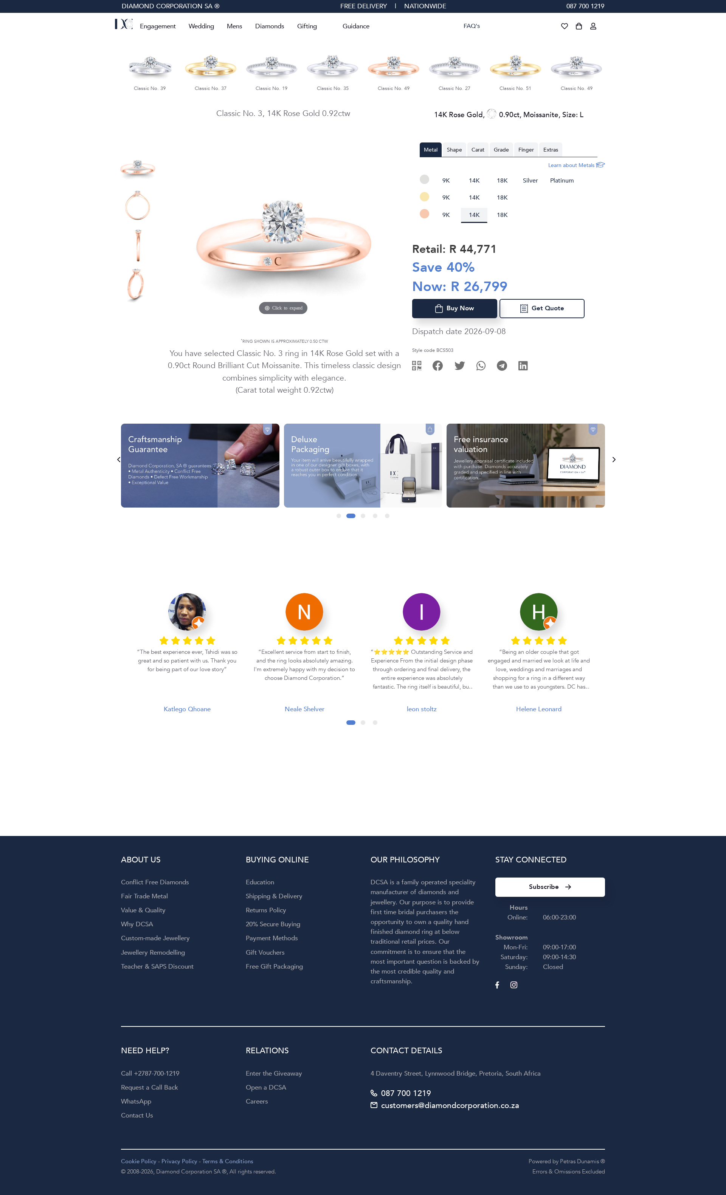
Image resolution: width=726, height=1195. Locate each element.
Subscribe (544, 886)
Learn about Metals (572, 165)
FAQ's (472, 26)
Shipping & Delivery (274, 896)
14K (474, 180)
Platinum (562, 180)
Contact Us (137, 1115)
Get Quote (546, 308)
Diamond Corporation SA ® (171, 6)
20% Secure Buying (273, 924)
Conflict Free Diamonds (155, 882)
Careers (257, 1101)
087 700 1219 (585, 6)
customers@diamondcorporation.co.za (450, 1105)
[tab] (431, 149)
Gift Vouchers (265, 952)
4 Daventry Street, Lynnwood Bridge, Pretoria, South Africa (456, 1073)
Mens (234, 26)
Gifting (307, 26)
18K (502, 180)
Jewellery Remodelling (153, 952)
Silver (530, 180)
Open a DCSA (266, 1087)
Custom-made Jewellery (155, 938)
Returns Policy (266, 910)
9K (446, 180)
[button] (338, 516)
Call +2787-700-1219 (150, 1073)
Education (260, 882)
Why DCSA (137, 924)
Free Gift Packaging (274, 966)
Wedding (201, 26)
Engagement (158, 26)
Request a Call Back (149, 1087)
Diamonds (269, 26)
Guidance (356, 26)
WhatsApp (136, 1101)
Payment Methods (272, 938)
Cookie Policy (139, 1161)
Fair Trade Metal (144, 896)
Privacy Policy (179, 1161)
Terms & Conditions (227, 1161)
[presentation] (116, 459)
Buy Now (458, 308)
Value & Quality (143, 910)
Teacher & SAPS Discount (157, 966)
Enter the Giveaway (274, 1073)
